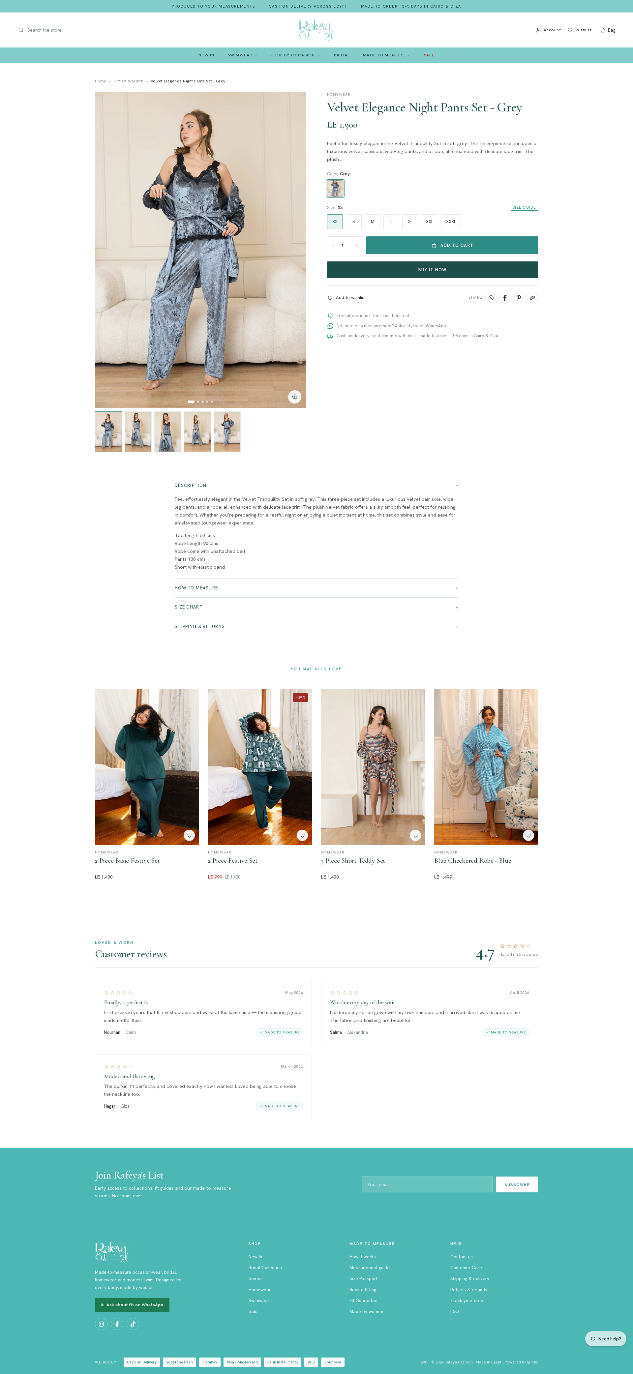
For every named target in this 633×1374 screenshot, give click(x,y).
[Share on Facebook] (504, 297)
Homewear (260, 1290)
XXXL (451, 222)
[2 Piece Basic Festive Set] (147, 767)
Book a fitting (362, 1290)
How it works (362, 1257)
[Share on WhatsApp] (491, 297)
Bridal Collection (265, 1267)
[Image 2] (198, 402)
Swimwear (240, 55)
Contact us (461, 1257)
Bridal (342, 55)
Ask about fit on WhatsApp (135, 1304)
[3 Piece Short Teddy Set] (373, 767)
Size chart (189, 607)
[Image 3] (202, 402)
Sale (429, 55)
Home (100, 81)
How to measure (196, 588)
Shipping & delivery (469, 1278)
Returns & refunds (468, 1290)
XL (410, 222)
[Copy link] (532, 297)
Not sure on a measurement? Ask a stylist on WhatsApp (391, 326)
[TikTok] (133, 1324)
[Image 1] (191, 402)
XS (335, 222)
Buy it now (432, 270)
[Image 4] (207, 402)
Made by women (366, 1311)
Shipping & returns (200, 626)
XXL (429, 222)
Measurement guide (369, 1267)
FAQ (454, 1311)
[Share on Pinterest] (518, 297)
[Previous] (107, 250)
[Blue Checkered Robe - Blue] (486, 767)
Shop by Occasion (293, 55)
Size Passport (363, 1278)
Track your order (467, 1300)
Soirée (255, 1278)
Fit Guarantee (363, 1300)
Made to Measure (384, 55)
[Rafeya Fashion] (316, 30)
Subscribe (517, 1184)
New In (206, 55)
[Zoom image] (294, 396)
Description (190, 485)
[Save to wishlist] (189, 835)
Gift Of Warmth (128, 81)
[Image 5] (212, 402)
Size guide (524, 207)
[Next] (294, 250)
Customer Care (466, 1267)
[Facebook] (117, 1324)
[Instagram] (101, 1324)
